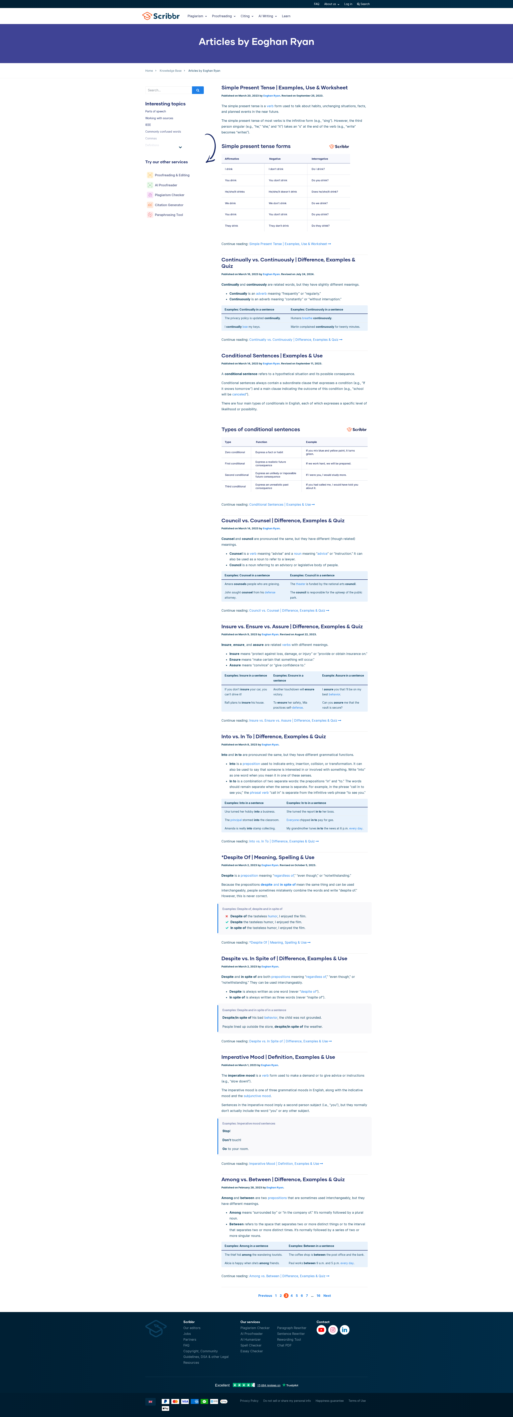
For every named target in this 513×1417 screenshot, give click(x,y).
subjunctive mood (257, 1096)
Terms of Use (357, 1400)
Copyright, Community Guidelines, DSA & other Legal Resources (206, 1357)
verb (270, 106)
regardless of (284, 875)
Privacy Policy (249, 1400)
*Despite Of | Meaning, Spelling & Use (267, 857)
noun (297, 554)
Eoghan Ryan (271, 95)
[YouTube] (321, 1330)
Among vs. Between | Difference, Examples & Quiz (283, 1179)
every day (356, 828)
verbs (286, 645)
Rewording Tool (289, 1339)
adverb (261, 293)
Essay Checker (251, 1351)
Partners (189, 1339)
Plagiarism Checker (255, 1328)
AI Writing (266, 16)
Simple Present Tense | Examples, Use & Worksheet (284, 87)
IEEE (148, 124)
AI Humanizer (250, 1339)
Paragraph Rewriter (291, 1328)
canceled (239, 394)
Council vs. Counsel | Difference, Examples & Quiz (283, 520)
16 (318, 1296)
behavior (334, 694)
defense (270, 592)
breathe (307, 318)
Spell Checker (251, 1345)
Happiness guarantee (330, 1400)
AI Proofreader (251, 1334)
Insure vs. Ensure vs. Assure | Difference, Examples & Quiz (292, 626)
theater (300, 584)
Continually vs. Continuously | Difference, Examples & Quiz (293, 340)
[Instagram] (333, 1330)
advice (322, 554)
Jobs (187, 1334)
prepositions (280, 977)
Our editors (191, 1328)
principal (236, 820)
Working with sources (159, 118)
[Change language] (150, 1402)
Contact (323, 1322)
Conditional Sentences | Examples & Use (272, 355)
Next (327, 1296)
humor (272, 916)
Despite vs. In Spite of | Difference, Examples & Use (284, 958)
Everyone (293, 820)
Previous (265, 1296)
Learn (286, 16)
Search (365, 4)
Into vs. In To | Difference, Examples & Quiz (273, 736)
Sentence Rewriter (291, 1334)
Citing (246, 16)
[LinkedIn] (344, 1330)
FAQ (316, 4)
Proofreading (222, 16)
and (278, 884)
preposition (251, 764)
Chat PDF (284, 1345)
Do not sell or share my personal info (287, 1400)
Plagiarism (196, 16)
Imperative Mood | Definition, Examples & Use (278, 1057)
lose (245, 326)
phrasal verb (259, 793)
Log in (348, 4)
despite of (308, 991)
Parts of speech (155, 111)
